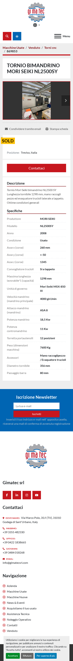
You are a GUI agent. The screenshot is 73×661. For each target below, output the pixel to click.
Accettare (13, 655)
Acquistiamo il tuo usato (21, 608)
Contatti (12, 625)
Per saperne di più (46, 655)
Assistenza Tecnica (18, 614)
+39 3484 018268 (13, 552)
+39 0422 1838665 (14, 542)
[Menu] (57, 36)
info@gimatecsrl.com (15, 562)
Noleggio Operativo (19, 619)
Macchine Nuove (17, 597)
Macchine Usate (17, 591)
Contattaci (37, 168)
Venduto (12, 630)
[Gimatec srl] (36, 455)
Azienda (12, 585)
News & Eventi (16, 602)
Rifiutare (27, 655)
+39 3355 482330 (13, 532)
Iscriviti (36, 414)
